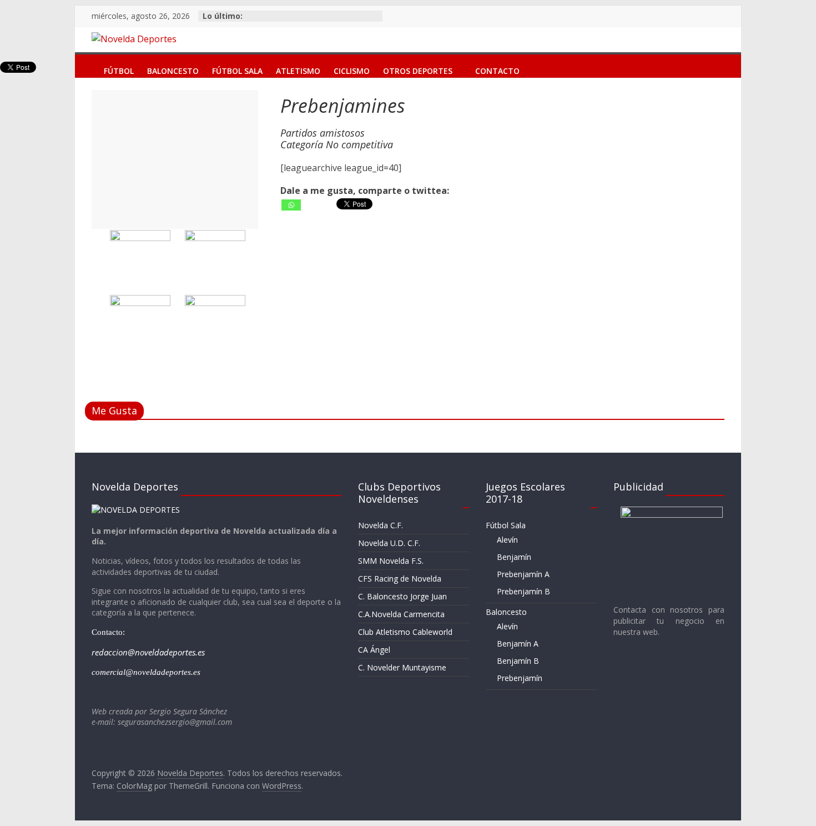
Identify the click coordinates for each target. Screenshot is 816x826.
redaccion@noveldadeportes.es (148, 652)
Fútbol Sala (237, 69)
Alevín (507, 539)
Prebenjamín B (523, 591)
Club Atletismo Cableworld (405, 632)
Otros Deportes (417, 69)
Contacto (497, 69)
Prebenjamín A (523, 574)
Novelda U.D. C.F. (389, 543)
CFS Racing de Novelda (399, 578)
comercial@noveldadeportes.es (146, 672)
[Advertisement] (175, 159)
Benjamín (514, 557)
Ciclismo (352, 69)
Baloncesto (173, 69)
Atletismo (298, 69)
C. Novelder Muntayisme (402, 667)
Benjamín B (518, 660)
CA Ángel (374, 649)
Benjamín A (517, 643)
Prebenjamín (519, 678)
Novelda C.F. (380, 525)
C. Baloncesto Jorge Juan (402, 596)
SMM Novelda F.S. (391, 560)
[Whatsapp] (291, 205)
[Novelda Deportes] (86, 62)
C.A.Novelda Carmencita (401, 614)
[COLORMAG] (136, 509)
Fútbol (119, 69)
